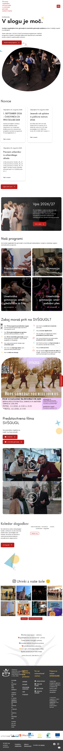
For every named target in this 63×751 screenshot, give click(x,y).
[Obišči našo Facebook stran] (54, 744)
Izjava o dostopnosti (27, 745)
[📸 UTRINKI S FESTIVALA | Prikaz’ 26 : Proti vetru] (39, 593)
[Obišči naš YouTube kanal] (59, 748)
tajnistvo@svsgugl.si (14, 702)
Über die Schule (38, 684)
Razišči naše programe (10, 42)
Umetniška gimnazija (13, 442)
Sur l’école (40, 688)
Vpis (23, 692)
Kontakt (24, 684)
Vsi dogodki (6, 545)
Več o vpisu (38, 224)
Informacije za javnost (25, 688)
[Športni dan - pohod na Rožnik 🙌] (23, 593)
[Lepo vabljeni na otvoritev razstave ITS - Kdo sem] (54, 608)
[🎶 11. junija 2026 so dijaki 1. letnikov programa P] (54, 593)
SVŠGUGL (10, 437)
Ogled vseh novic (7, 186)
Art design (41, 745)
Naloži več (35, 533)
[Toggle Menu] (58, 6)
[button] (16, 262)
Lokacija (24, 681)
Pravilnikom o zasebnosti (53, 701)
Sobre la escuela (38, 692)
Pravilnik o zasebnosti (18, 745)
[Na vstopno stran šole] (7, 6)
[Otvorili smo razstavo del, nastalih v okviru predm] (8, 608)
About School (41, 681)
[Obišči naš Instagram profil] (58, 744)
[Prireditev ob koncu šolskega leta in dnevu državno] (8, 593)
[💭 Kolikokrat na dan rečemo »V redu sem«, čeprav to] (39, 608)
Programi (25, 694)
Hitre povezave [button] (61, 381)
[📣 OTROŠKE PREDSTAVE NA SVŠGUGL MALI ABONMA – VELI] (23, 608)
